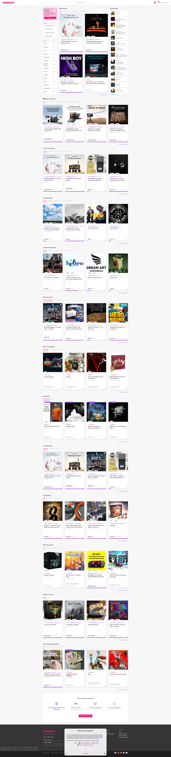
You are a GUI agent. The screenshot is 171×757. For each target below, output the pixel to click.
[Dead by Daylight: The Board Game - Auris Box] (52, 313)
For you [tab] (45, 151)
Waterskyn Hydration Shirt (52, 426)
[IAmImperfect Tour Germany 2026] (118, 412)
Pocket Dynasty (49, 377)
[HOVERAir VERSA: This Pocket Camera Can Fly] (71, 25)
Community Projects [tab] (67, 101)
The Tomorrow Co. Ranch (51, 277)
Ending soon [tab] (70, 151)
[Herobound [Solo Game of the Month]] (118, 313)
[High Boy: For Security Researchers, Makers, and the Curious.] (71, 65)
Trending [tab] (45, 448)
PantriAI (68, 377)
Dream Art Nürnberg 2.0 (95, 277)
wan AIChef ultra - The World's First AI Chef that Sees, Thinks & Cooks (95, 83)
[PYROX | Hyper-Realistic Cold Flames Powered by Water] (96, 25)
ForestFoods (113, 277)
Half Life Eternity (93, 228)
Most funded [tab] (51, 448)
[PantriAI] (74, 362)
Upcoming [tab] (50, 151)
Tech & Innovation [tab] (66, 11)
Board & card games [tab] (48, 299)
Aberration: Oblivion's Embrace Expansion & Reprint (94, 428)
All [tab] (60, 11)
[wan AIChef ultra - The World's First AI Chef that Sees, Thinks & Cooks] (96, 65)
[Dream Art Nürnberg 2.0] (96, 263)
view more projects (103, 94)
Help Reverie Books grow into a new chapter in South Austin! (74, 279)
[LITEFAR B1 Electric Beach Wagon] (74, 164)
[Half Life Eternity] (96, 213)
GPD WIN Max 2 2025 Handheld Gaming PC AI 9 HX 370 (74, 130)
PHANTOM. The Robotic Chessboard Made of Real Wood (117, 130)
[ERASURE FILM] (74, 412)
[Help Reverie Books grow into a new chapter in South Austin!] (74, 263)
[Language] (155, 2)
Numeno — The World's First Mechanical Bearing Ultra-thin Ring (52, 527)
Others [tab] (67, 299)
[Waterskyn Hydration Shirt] (52, 412)
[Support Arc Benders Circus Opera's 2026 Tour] (96, 511)
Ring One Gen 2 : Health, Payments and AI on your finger (117, 180)
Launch (49, 17)
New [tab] (52, 399)
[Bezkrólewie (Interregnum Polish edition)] (118, 362)
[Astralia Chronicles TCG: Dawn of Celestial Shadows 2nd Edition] (74, 313)
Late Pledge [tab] (63, 151)
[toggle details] (82, 51)
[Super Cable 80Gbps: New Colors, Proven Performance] (74, 511)
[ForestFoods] (118, 263)
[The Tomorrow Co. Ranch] (52, 263)
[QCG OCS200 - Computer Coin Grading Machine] (96, 164)
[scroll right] (107, 11)
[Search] (77, 2)
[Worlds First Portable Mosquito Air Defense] (96, 114)
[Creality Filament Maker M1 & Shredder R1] (52, 114)
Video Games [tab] (61, 299)
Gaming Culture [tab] (82, 11)
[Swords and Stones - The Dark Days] (96, 313)
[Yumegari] (118, 511)
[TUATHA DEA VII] (118, 213)
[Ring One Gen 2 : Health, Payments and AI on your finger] (118, 164)
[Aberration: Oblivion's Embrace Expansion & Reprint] (96, 412)
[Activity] (158, 2)
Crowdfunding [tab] (57, 151)
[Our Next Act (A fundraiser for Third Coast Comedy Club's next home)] (52, 213)
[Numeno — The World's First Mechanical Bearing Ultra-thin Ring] (52, 511)
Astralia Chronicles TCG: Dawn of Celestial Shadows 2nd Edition (74, 328)
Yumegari (112, 525)
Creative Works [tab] (74, 11)
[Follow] (45, 372)
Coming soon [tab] (46, 399)
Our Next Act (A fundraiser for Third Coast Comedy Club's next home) (52, 229)
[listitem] (50, 44)
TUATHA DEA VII (114, 228)
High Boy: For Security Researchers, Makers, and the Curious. (69, 83)
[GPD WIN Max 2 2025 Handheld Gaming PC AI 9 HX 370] (74, 114)
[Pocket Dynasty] (52, 362)
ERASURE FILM (70, 426)
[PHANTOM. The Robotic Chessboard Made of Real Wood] (118, 114)
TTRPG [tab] (55, 299)
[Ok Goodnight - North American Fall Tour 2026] (74, 213)
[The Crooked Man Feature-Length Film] (96, 362)
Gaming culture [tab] (76, 101)
